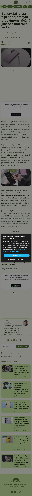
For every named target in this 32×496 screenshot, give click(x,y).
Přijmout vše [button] (17, 255)
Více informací (22, 249)
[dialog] (16, 248)
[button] (15, 251)
